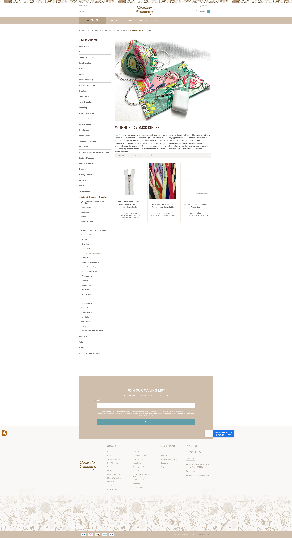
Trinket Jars (86, 239)
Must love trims (86, 226)
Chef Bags (85, 244)
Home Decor (84, 135)
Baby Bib (85, 280)
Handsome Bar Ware (89, 271)
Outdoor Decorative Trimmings (92, 331)
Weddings (83, 107)
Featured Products (86, 158)
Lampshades (85, 317)
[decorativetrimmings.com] (87, 465)
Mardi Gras (85, 290)
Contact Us (143, 21)
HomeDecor (85, 212)
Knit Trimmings (85, 63)
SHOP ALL (95, 20)
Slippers (85, 258)
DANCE (82, 186)
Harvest (83, 217)
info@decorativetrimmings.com (200, 475)
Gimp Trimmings (85, 102)
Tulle (81, 342)
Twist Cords (84, 96)
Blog (162, 467)
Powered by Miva (205, 534)
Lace (81, 52)
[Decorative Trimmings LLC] (144, 10)
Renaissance (84, 130)
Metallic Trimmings (87, 85)
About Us (129, 21)
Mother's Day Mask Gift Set (91, 253)
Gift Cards (83, 336)
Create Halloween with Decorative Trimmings (93, 202)
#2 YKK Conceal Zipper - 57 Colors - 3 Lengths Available (163, 205)
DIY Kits (82, 180)
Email (98, 400)
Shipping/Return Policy (169, 459)
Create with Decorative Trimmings (93, 197)
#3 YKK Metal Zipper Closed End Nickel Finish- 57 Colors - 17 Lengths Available (130, 204)
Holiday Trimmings (86, 163)
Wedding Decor (86, 294)
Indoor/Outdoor (138, 487)
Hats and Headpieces (88, 308)
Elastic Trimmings (86, 80)
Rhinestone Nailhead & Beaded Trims (94, 152)
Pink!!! (83, 326)
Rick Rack (83, 91)
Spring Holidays (86, 303)
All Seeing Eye (87, 276)
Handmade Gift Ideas (88, 235)
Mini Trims (83, 147)
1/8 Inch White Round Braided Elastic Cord (196, 205)
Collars (83, 299)
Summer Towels (86, 312)
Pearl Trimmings (85, 124)
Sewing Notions (85, 174)
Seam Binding (84, 191)
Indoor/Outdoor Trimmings (90, 353)
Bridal (81, 347)
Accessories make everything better (93, 230)
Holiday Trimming (87, 221)
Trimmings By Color (87, 119)
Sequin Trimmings (86, 57)
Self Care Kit (86, 285)
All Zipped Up (85, 321)
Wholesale (115, 21)
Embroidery (84, 46)
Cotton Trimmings (86, 113)
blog (156, 21)
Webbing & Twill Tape (88, 141)
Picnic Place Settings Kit (90, 262)
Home (163, 452)
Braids (81, 68)
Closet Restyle (86, 207)
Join (146, 422)
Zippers (82, 169)
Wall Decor (86, 249)
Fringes (82, 74)
